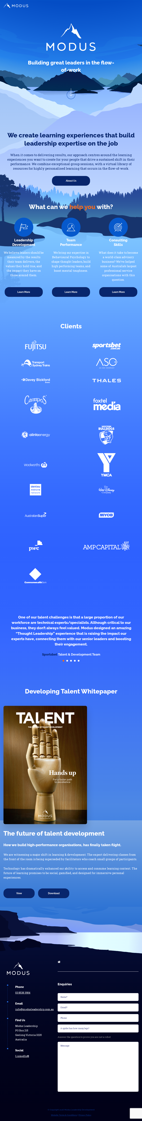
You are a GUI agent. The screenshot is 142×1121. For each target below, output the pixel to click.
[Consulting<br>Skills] (118, 227)
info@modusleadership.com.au (34, 1009)
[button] (63, 661)
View (19, 893)
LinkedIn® (22, 1056)
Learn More (23, 292)
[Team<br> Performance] (71, 227)
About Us (71, 180)
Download (54, 893)
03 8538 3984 (22, 992)
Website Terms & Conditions (64, 1115)
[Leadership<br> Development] (23, 227)
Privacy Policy (85, 1115)
